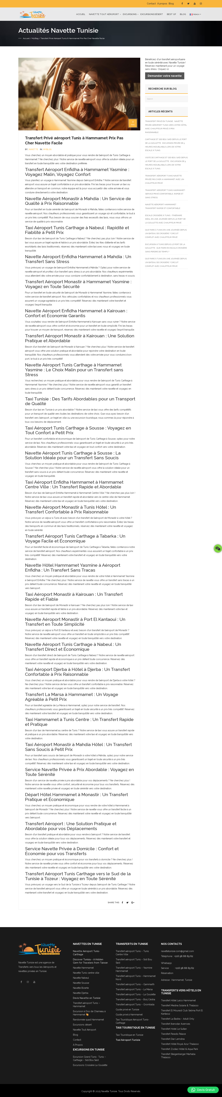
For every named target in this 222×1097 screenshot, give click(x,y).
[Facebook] (122, 902)
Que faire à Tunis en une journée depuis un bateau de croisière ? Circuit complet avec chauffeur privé (166, 233)
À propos (162, 3)
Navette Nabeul (81, 978)
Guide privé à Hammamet (129, 1014)
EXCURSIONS (130, 14)
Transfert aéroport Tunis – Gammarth (135, 984)
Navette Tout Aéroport (84, 1029)
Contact (151, 3)
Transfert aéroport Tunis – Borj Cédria (135, 999)
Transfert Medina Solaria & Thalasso (179, 1005)
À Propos (78, 1045)
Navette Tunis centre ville (86, 972)
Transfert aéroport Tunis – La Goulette (136, 994)
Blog (171, 3)
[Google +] (132, 902)
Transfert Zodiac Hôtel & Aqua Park (179, 1049)
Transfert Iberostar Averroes (175, 1024)
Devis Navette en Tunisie (86, 998)
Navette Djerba (80, 993)
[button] (203, 1090)
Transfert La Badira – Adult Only (177, 1019)
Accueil (80, 14)
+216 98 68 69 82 (183, 956)
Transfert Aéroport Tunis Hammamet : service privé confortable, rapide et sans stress (165, 194)
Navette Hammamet (83, 967)
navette (33, 149)
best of (171, 14)
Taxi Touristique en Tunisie (129, 1035)
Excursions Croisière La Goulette (90, 1065)
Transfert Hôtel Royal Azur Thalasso (180, 1044)
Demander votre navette (165, 75)
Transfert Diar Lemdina (173, 1039)
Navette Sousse (81, 983)
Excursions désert (151, 14)
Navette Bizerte (81, 988)
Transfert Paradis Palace (173, 1034)
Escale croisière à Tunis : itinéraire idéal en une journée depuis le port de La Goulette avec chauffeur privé (165, 219)
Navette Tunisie (26, 962)
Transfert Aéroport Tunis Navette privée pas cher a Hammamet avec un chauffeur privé (164, 179)
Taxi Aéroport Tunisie (128, 1040)
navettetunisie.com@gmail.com (177, 951)
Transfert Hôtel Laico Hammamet (178, 1000)
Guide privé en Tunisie (127, 1009)
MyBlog (35, 38)
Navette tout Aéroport (104, 14)
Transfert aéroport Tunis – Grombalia (135, 1004)
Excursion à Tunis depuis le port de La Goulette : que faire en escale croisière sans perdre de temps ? (166, 248)
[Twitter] (127, 902)
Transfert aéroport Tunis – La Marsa (134, 989)
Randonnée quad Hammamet (88, 1019)
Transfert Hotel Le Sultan (174, 1029)
